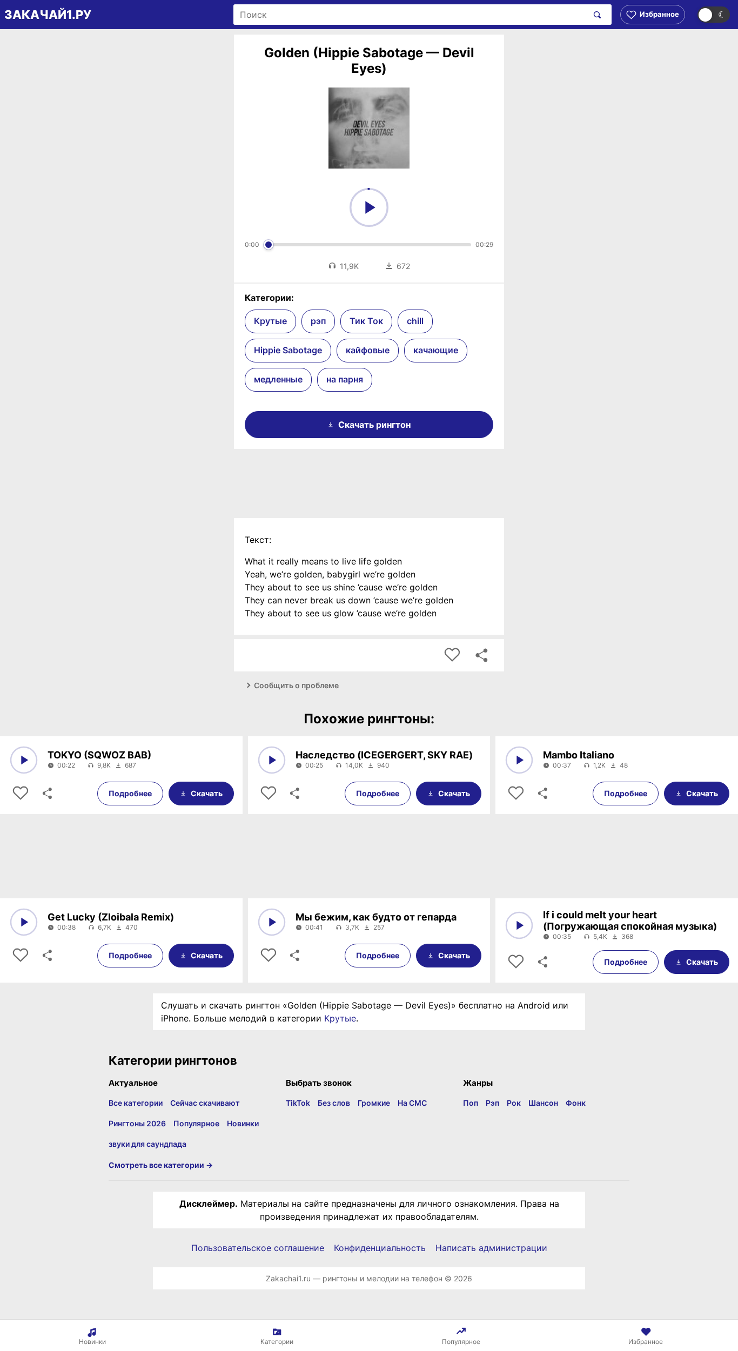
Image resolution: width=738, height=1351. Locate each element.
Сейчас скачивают (205, 1102)
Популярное (196, 1123)
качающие (435, 350)
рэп (318, 320)
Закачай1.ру (47, 15)
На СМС (412, 1102)
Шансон (543, 1102)
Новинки (243, 1123)
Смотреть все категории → (161, 1164)
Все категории (136, 1102)
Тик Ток (366, 320)
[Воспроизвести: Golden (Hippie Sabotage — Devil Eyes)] (369, 207)
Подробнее (130, 793)
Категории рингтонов (173, 1060)
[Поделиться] (46, 793)
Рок (514, 1102)
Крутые (270, 320)
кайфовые (368, 350)
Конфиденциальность (380, 1247)
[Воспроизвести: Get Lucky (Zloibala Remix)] (24, 922)
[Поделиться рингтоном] (481, 655)
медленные (278, 379)
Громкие (374, 1102)
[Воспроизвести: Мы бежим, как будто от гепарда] (272, 922)
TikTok (298, 1102)
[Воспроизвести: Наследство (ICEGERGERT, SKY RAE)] (272, 760)
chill (415, 320)
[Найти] (595, 14)
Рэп (492, 1102)
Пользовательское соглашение (257, 1247)
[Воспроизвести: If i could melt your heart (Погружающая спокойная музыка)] (519, 925)
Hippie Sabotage (288, 350)
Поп (470, 1102)
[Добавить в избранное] (452, 655)
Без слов (334, 1102)
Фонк (576, 1102)
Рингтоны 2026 (137, 1123)
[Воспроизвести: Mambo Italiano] (519, 760)
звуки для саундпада (147, 1143)
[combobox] (410, 14)
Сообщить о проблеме (296, 685)
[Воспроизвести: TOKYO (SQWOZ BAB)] (24, 760)
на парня (344, 379)
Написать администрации (491, 1247)
